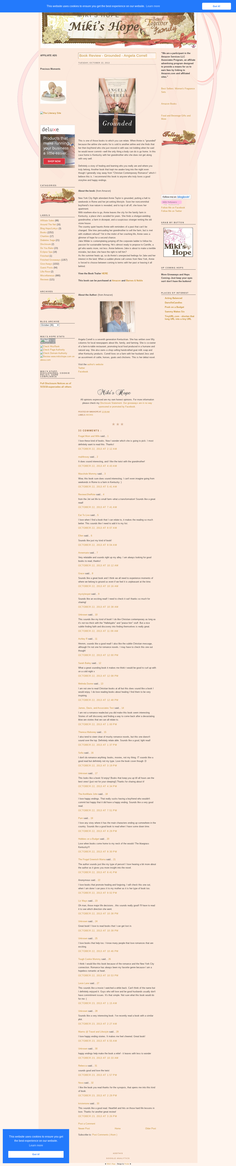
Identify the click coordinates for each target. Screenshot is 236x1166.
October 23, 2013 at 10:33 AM (98, 1058)
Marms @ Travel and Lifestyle (93, 1031)
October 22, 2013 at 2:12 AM (97, 449)
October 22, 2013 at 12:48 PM (98, 700)
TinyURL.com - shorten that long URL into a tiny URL (179, 317)
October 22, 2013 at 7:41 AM (97, 507)
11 (96, 639)
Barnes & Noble (134, 280)
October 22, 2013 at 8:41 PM (97, 872)
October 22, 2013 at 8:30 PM (97, 851)
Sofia (81, 753)
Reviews (44, 279)
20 (108, 839)
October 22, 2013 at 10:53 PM (98, 975)
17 (96, 773)
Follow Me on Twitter (171, 211)
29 (117, 1031)
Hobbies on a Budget (89, 839)
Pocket (127, 1164)
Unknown (83, 614)
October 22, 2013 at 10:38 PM (98, 913)
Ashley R (83, 639)
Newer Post (84, 1128)
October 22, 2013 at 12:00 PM (98, 655)
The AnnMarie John (88, 794)
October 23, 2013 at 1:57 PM (97, 1075)
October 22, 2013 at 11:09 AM (98, 631)
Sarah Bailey (85, 663)
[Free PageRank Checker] (47, 343)
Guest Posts (46, 267)
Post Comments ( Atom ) (104, 1134)
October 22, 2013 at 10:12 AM (98, 565)
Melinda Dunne (86, 683)
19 (92, 818)
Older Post (150, 1128)
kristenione (84, 1103)
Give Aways (46, 264)
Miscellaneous (47, 275)
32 (92, 1082)
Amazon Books (169, 103)
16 (92, 753)
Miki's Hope (98, 15)
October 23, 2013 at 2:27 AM (97, 1023)
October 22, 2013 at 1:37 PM (97, 745)
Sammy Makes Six (175, 311)
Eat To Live (84, 515)
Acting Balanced (173, 298)
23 (96, 901)
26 (109, 959)
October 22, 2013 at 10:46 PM (98, 951)
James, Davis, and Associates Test (96, 708)
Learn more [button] (36, 1145)
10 (96, 614)
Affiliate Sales (47, 220)
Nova (81, 1082)
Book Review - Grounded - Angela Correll (113, 55)
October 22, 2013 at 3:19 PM (97, 765)
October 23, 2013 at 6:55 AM (97, 1041)
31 (96, 1065)
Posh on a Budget (174, 307)
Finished (44, 256)
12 (100, 663)
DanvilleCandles (173, 302)
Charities (44, 236)
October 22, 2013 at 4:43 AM (97, 466)
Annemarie (84, 552)
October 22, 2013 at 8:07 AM (97, 528)
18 (106, 794)
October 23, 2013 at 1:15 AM (97, 1003)
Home (118, 1128)
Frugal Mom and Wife (89, 436)
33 (98, 1103)
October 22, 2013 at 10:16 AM (98, 586)
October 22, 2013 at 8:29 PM (97, 831)
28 (96, 1011)
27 (98, 983)
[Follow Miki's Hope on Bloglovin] (176, 198)
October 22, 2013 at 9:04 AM (97, 545)
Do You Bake (46, 248)
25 (96, 938)
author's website (95, 364)
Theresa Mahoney (87, 732)
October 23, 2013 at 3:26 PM (97, 1116)
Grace (81, 573)
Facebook (83, 371)
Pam (81, 818)
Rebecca (83, 1065)
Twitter (81, 368)
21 (114, 859)
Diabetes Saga (47, 240)
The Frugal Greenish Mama (92, 859)
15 (105, 732)
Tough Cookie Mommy (89, 959)
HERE (105, 273)
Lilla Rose (45, 271)
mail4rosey (84, 457)
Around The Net (48, 224)
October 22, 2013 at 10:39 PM (98, 930)
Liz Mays (83, 901)
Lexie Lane (84, 983)
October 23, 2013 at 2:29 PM (97, 1095)
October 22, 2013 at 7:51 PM (97, 810)
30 (96, 1048)
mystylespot (84, 594)
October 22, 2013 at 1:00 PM (97, 724)
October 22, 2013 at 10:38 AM (98, 607)
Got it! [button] (36, 1154)
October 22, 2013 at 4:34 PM (97, 786)
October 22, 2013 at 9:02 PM (97, 893)
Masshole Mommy (87, 473)
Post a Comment (86, 1123)
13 (102, 683)
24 (96, 921)
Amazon (116, 280)
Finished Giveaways (50, 260)
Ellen (81, 535)
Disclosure (45, 244)
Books (43, 232)
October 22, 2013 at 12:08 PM (98, 676)
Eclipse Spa (46, 252)
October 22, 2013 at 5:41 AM (97, 486)
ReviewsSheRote (87, 494)
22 (99, 880)
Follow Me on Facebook (173, 207)
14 (122, 708)
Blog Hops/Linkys (49, 228)
